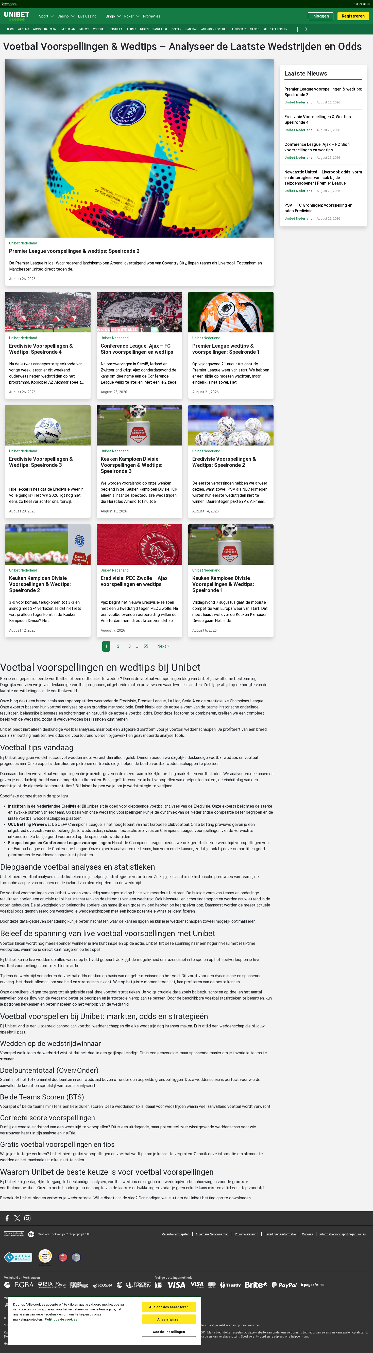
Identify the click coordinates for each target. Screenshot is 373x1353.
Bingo (110, 16)
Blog (10, 29)
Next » (163, 646)
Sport (43, 16)
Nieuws (84, 29)
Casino (63, 16)
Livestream (67, 29)
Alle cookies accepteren (169, 1307)
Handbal (191, 29)
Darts (144, 29)
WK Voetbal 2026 (44, 29)
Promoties (151, 16)
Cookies (307, 1234)
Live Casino (87, 16)
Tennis (131, 29)
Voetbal (99, 29)
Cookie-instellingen (169, 1332)
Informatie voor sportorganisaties (342, 1234)
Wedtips (23, 29)
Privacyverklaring (246, 1234)
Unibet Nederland (298, 102)
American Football (214, 29)
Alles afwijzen (168, 1319)
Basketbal (159, 29)
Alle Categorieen (275, 29)
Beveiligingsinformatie (280, 1234)
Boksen (176, 29)
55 (146, 646)
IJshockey (239, 29)
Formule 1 (116, 29)
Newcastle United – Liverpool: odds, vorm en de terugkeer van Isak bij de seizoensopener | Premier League (323, 178)
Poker (129, 16)
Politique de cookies (61, 1319)
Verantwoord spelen (175, 1234)
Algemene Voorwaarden (212, 1234)
